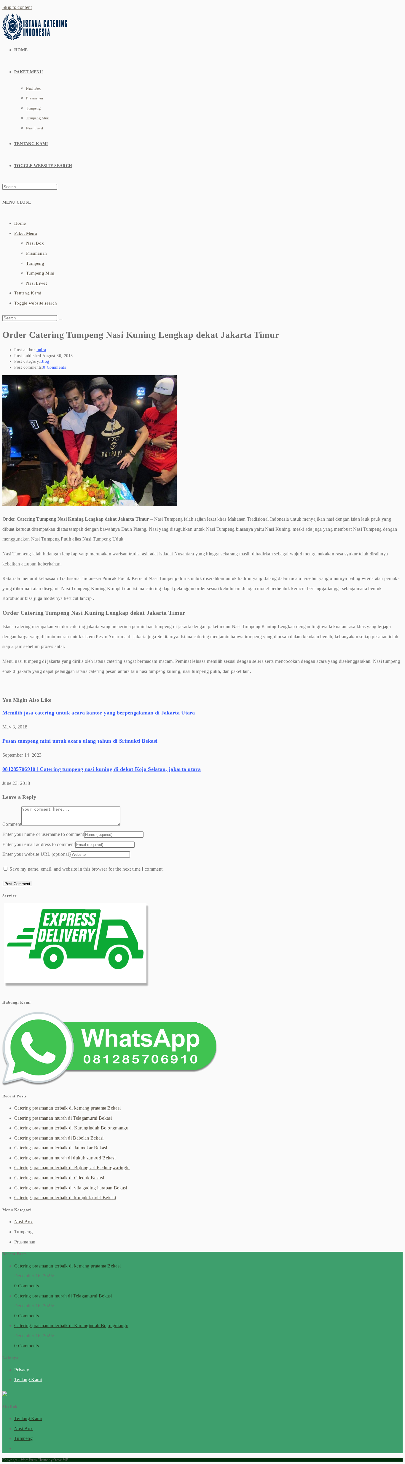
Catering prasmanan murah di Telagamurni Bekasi (63, 1118)
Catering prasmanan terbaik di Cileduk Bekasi (59, 1177)
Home (20, 223)
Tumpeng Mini (40, 273)
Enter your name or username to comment (43, 834)
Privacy (21, 1369)
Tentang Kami (28, 293)
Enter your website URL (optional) (36, 854)
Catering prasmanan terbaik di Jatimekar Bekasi (60, 1147)
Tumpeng (35, 263)
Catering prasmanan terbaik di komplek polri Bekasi (65, 1197)
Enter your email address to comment (38, 844)
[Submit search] (60, 319)
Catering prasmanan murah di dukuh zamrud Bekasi (65, 1157)
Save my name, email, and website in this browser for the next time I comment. (86, 869)
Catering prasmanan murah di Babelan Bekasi (59, 1137)
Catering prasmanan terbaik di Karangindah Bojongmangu (71, 1127)
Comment (11, 824)
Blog (44, 361)
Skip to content (17, 7)
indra (41, 350)
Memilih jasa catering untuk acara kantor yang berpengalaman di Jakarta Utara (98, 713)
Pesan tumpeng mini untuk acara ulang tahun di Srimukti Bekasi (79, 741)
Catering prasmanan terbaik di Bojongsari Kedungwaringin (72, 1167)
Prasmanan (36, 253)
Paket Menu (25, 233)
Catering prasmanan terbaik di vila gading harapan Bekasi (70, 1187)
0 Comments (54, 367)
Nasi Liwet (36, 283)
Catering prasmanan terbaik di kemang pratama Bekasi (67, 1107)
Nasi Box (35, 243)
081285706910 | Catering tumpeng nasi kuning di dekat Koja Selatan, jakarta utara (101, 769)
